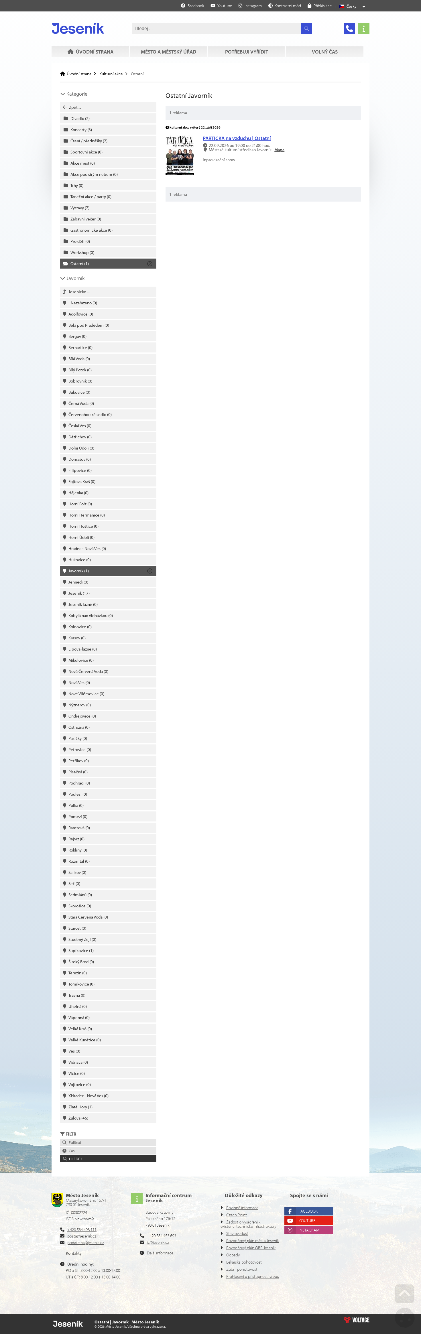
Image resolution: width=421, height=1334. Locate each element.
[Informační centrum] (363, 28)
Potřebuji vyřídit (246, 51)
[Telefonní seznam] (349, 28)
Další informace (160, 1253)
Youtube (307, 1220)
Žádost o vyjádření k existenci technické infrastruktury (248, 1224)
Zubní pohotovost (241, 1269)
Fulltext (74, 1142)
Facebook (308, 1211)
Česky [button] (352, 6)
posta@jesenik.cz (81, 1236)
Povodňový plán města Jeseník (252, 1240)
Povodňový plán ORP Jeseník (251, 1247)
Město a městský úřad (168, 51)
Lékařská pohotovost (244, 1262)
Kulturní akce (111, 74)
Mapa (279, 149)
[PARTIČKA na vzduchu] (180, 173)
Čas (71, 1150)
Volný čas (325, 51)
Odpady (233, 1255)
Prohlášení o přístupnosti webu (252, 1276)
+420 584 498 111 (82, 1229)
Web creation (356, 1320)
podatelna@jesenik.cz (85, 1242)
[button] (284, 5)
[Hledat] (306, 28)
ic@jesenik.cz (158, 1242)
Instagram (309, 1230)
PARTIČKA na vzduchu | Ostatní (237, 138)
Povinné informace (242, 1207)
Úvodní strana (78, 28)
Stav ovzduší (237, 1233)
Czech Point (236, 1214)
